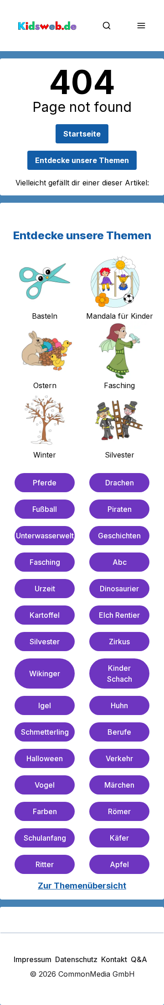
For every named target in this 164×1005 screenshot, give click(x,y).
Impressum (32, 959)
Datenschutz (76, 959)
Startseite (82, 133)
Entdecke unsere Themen (82, 160)
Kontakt (114, 959)
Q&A (139, 959)
